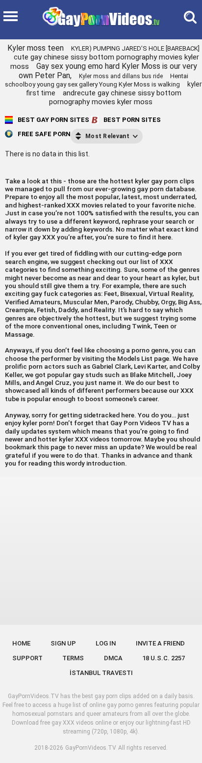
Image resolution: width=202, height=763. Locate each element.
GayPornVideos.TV (90, 747)
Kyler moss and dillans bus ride (121, 76)
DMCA (113, 658)
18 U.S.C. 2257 (163, 658)
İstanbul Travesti (101, 672)
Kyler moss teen (35, 48)
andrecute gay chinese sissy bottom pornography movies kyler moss (115, 97)
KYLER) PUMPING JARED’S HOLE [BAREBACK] (135, 48)
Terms (73, 658)
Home (21, 643)
